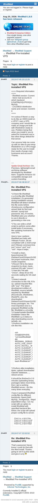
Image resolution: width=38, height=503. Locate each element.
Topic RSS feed (12, 71)
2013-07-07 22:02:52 (20, 433)
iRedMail (8, 4)
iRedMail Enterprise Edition (18, 33)
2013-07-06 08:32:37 (20, 182)
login (14, 65)
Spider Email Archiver (20, 166)
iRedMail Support (23, 51)
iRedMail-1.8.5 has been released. (17, 17)
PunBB (18, 485)
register (22, 65)
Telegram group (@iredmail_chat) (17, 41)
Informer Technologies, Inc (18, 487)
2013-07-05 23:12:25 (20, 79)
